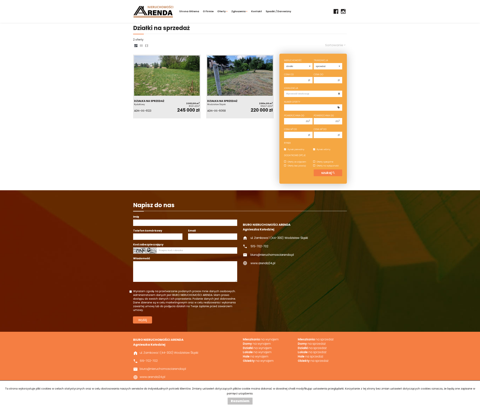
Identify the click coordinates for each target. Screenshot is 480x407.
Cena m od (290, 129)
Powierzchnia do (324, 115)
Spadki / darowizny (278, 11)
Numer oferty (292, 101)
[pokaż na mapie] (146, 45)
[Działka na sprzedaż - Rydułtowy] (167, 86)
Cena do (318, 74)
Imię (136, 217)
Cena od (289, 74)
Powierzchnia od (294, 115)
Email (192, 230)
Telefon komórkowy (147, 230)
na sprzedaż (316, 339)
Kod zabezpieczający (148, 244)
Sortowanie (334, 45)
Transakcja (321, 60)
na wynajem (261, 339)
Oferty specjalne (325, 161)
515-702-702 (259, 246)
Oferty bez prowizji (297, 165)
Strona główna (189, 11)
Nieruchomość (293, 60)
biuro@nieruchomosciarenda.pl (272, 255)
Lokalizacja (291, 88)
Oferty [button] (221, 11)
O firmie (208, 11)
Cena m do (320, 129)
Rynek (287, 142)
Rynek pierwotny (296, 149)
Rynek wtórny (323, 149)
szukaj (326, 173)
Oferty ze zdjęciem (297, 161)
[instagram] (343, 11)
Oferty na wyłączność (328, 165)
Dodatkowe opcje (295, 155)
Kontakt (256, 11)
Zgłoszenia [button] (238, 11)
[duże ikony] (136, 45)
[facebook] (336, 11)
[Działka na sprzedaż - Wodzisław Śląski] (240, 86)
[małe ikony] (141, 45)
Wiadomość (141, 258)
